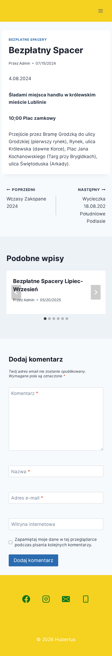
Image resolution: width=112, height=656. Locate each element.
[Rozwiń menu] (100, 11)
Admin (24, 63)
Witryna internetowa (33, 524)
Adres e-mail (27, 498)
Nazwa (20, 471)
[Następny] (96, 292)
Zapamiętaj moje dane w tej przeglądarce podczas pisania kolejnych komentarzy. (56, 542)
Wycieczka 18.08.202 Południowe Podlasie (91, 205)
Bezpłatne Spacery (28, 39)
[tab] (45, 318)
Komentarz (24, 393)
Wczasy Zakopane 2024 (26, 198)
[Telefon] (86, 599)
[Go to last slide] (16, 292)
